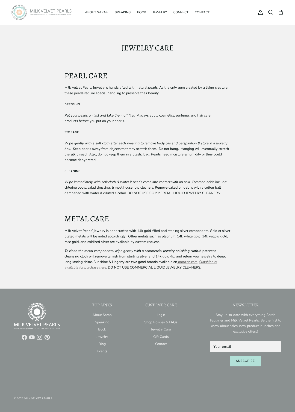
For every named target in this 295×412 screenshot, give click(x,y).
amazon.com (187, 262)
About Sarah (96, 12)
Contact (202, 12)
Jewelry (160, 12)
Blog (102, 344)
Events (102, 351)
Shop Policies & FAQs (160, 322)
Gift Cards (161, 336)
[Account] (259, 12)
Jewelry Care (161, 329)
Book (141, 12)
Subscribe (245, 361)
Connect (180, 12)
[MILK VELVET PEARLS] (41, 12)
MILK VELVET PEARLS (38, 398)
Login (161, 315)
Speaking (123, 12)
